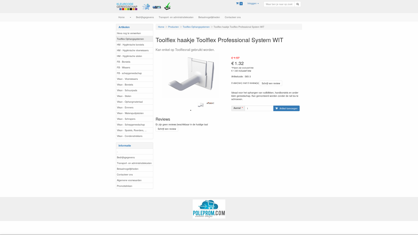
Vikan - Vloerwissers (127, 78)
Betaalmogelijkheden (127, 168)
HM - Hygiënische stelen (129, 56)
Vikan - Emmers (125, 107)
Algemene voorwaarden (129, 180)
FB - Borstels (123, 61)
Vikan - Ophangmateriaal (130, 101)
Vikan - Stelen (124, 96)
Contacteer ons (125, 174)
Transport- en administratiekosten (134, 163)
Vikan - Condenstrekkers (129, 136)
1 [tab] (190, 110)
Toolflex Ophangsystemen (130, 38)
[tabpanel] (200, 105)
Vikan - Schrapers (126, 118)
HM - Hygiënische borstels (130, 44)
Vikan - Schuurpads (127, 90)
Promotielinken (124, 186)
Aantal (237, 108)
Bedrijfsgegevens (126, 157)
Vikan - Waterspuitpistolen (130, 113)
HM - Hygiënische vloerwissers (133, 50)
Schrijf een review (271, 83)
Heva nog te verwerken (129, 33)
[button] (253, 3)
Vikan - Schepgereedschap (131, 124)
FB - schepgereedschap (129, 73)
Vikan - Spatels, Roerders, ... (132, 130)
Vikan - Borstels (125, 84)
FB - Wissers (123, 67)
